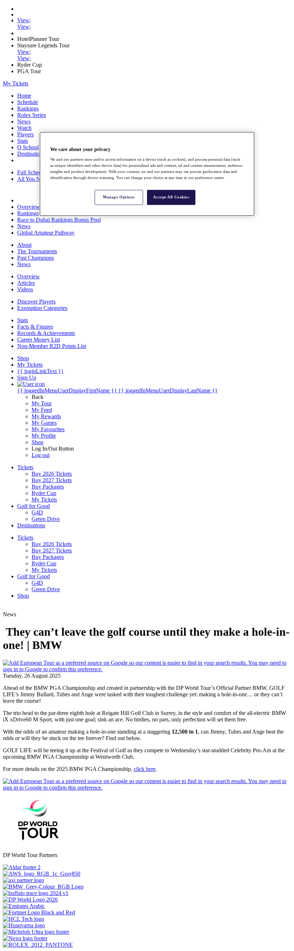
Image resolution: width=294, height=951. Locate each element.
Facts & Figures (35, 327)
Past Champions (35, 258)
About (24, 245)
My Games (44, 423)
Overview (28, 207)
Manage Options (118, 197)
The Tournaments (37, 251)
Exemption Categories (42, 308)
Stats (22, 141)
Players (25, 134)
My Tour (42, 403)
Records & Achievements (46, 333)
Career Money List (38, 339)
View (23, 20)
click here (145, 769)
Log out (40, 455)
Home (24, 96)
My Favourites (48, 429)
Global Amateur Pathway (46, 233)
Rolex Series (31, 115)
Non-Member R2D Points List (51, 346)
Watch (24, 128)
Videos (25, 289)
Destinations (31, 154)
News (23, 121)
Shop (37, 442)
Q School (28, 147)
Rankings (28, 108)
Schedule (27, 102)
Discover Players (36, 301)
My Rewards (46, 416)
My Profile (44, 436)
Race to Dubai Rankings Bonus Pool (59, 220)
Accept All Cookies (171, 197)
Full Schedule (32, 172)
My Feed (42, 410)
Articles (26, 283)
